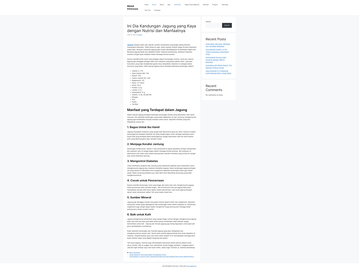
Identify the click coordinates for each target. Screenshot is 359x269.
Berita (154, 4)
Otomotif (206, 4)
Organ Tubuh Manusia (192, 4)
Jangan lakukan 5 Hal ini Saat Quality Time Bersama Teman (147, 254)
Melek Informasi (132, 7)
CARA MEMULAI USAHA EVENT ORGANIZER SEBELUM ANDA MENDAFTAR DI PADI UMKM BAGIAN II (161, 256)
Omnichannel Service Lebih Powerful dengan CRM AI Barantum (216, 59)
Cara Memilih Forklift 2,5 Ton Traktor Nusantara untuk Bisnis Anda (217, 52)
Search (208, 22)
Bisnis (162, 4)
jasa (169, 4)
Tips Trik (147, 10)
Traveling (157, 10)
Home (146, 4)
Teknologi (225, 4)
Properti (215, 4)
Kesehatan (177, 4)
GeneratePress (192, 266)
